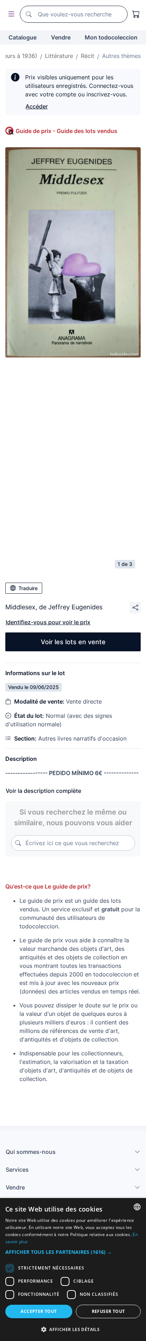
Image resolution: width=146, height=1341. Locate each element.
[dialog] (73, 1269)
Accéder (37, 106)
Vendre (61, 37)
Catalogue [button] (22, 37)
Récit (87, 55)
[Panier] (136, 14)
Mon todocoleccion (111, 37)
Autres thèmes (121, 55)
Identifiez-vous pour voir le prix (48, 622)
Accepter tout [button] (39, 1311)
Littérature (59, 55)
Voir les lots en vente (73, 642)
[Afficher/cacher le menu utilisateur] (10, 14)
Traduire (28, 588)
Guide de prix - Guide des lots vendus (66, 130)
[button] (73, 1252)
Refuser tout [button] (108, 1311)
